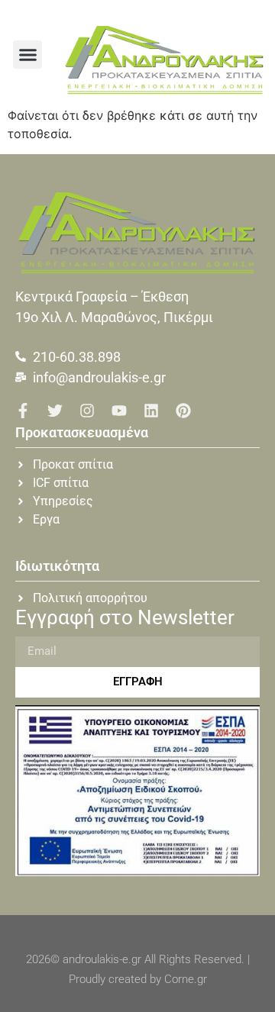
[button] (27, 54)
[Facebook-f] (23, 410)
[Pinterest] (183, 410)
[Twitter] (55, 410)
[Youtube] (119, 410)
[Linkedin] (151, 410)
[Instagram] (87, 410)
